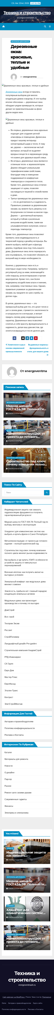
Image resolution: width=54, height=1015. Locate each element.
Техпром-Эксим (12, 623)
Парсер (8, 779)
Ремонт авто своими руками (18, 793)
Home (4, 1003)
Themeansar (46, 997)
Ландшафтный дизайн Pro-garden (21, 644)
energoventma (30, 77)
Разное (8, 786)
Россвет (8, 630)
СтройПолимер (12, 637)
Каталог (8, 752)
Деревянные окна (14, 92)
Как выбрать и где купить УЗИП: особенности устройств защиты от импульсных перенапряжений (26, 563)
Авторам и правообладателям (19, 721)
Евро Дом (9, 670)
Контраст (9, 697)
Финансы (9, 806)
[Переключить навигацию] (50, 27)
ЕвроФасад (10, 684)
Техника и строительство (27, 12)
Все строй (9, 617)
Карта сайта (37, 1003)
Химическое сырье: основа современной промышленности (15, 348)
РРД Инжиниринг (13, 657)
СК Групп (9, 664)
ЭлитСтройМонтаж (13, 704)
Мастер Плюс (11, 677)
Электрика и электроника (17, 813)
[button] (45, 26)
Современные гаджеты (16, 799)
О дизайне (9, 772)
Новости (9, 766)
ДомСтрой (9, 610)
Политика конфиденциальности (20, 728)
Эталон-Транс (11, 690)
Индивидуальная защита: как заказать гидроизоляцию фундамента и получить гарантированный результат (24, 512)
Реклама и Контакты (14, 735)
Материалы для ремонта (20, 41)
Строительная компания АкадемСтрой (23, 650)
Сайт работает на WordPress (14, 997)
